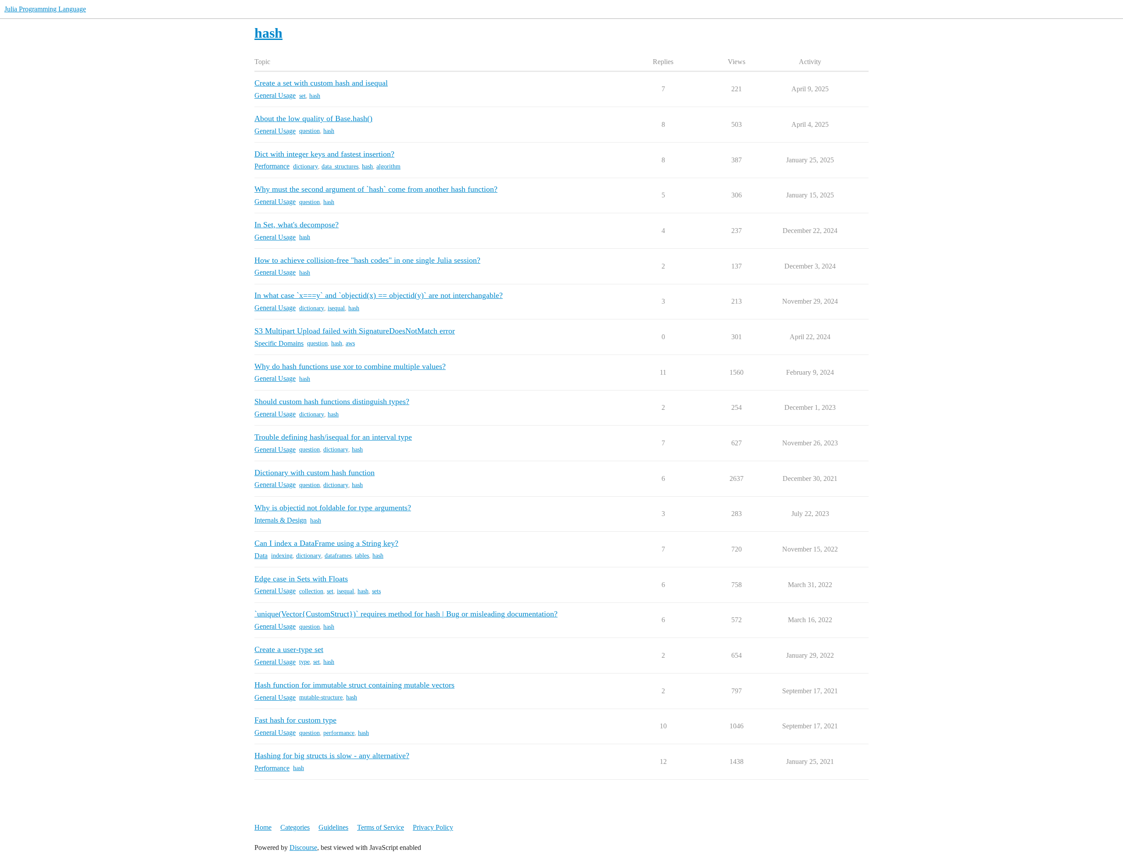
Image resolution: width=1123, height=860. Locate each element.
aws (350, 343)
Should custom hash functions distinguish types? (331, 401)
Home (263, 827)
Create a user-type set (288, 649)
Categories (295, 827)
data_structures (340, 166)
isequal (336, 308)
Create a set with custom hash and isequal (321, 83)
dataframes (338, 555)
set (302, 96)
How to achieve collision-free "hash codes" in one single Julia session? (367, 260)
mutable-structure (321, 697)
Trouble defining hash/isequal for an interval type (333, 437)
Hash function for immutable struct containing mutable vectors (354, 685)
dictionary (305, 166)
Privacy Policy (433, 827)
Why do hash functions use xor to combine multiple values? (350, 366)
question (309, 131)
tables (362, 555)
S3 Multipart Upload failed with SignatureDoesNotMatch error (354, 330)
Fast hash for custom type (295, 720)
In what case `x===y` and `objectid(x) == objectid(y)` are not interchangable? (378, 295)
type (304, 662)
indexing (282, 555)
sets (376, 591)
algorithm (388, 166)
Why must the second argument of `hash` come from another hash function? (375, 189)
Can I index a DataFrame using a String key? (326, 543)
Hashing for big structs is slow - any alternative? (331, 755)
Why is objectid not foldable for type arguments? (332, 507)
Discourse (303, 847)
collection (311, 591)
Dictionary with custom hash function (314, 472)
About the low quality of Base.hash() (313, 118)
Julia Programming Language (45, 9)
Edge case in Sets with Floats (301, 578)
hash (314, 96)
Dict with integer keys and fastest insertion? (324, 154)
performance (338, 733)
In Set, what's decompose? (296, 224)
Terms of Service (380, 827)
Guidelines (333, 827)
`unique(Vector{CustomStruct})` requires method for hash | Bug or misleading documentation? (406, 613)
